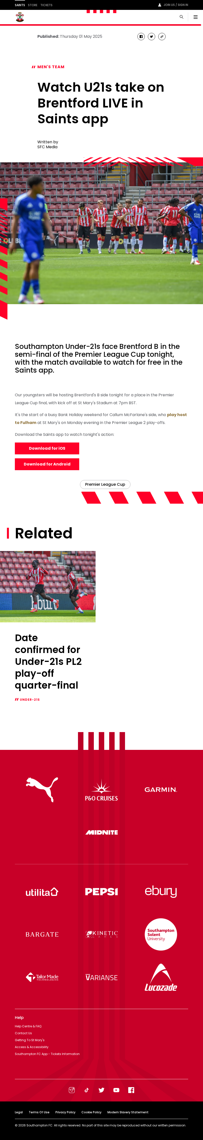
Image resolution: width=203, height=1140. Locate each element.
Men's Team (51, 67)
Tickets (46, 5)
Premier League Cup (105, 484)
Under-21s (30, 699)
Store (32, 5)
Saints (20, 5)
